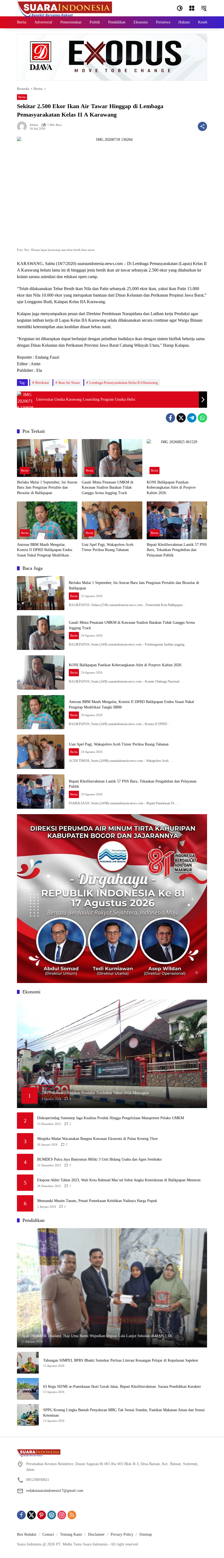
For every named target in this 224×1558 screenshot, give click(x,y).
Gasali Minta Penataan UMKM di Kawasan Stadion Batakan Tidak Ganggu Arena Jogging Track (107, 487)
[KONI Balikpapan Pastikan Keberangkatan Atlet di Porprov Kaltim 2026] (177, 458)
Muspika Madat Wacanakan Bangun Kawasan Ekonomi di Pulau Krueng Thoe (97, 1139)
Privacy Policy (122, 1534)
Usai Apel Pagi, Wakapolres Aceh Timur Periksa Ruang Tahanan (107, 547)
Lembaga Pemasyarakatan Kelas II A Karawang (123, 383)
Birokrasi (42, 383)
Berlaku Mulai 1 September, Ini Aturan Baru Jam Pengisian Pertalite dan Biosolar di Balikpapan (47, 487)
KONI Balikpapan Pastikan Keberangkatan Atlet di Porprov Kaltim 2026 (171, 487)
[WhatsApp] (202, 417)
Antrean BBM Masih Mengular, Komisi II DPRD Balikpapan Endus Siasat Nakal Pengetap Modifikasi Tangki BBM (44, 550)
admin (34, 124)
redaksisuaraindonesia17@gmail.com (54, 1491)
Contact (48, 1534)
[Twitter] (181, 417)
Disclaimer (96, 1534)
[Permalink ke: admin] (23, 126)
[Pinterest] (41, 1515)
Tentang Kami (71, 1534)
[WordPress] (51, 1515)
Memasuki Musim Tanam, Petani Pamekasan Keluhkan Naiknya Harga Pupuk (97, 1201)
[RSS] (71, 1515)
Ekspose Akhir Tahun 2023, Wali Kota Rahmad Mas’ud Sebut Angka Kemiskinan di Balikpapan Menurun (119, 1180)
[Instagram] (61, 1515)
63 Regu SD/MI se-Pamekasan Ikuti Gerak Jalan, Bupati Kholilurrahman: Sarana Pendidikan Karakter (122, 1386)
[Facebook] (170, 417)
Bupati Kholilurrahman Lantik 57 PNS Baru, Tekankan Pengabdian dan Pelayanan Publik (177, 550)
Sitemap (145, 1534)
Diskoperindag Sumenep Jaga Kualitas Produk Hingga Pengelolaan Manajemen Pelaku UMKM (110, 1118)
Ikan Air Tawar (69, 383)
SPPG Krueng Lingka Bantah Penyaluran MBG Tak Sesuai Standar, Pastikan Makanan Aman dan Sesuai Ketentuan (124, 1412)
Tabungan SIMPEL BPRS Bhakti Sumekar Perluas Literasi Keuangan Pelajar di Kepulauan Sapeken (120, 1360)
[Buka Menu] (191, 8)
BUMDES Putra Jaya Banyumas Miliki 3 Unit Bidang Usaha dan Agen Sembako (99, 1159)
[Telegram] (191, 417)
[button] (179, 8)
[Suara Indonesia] (65, 8)
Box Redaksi (26, 1534)
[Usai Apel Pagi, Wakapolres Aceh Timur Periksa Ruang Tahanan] (112, 520)
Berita (22, 97)
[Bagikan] (202, 126)
